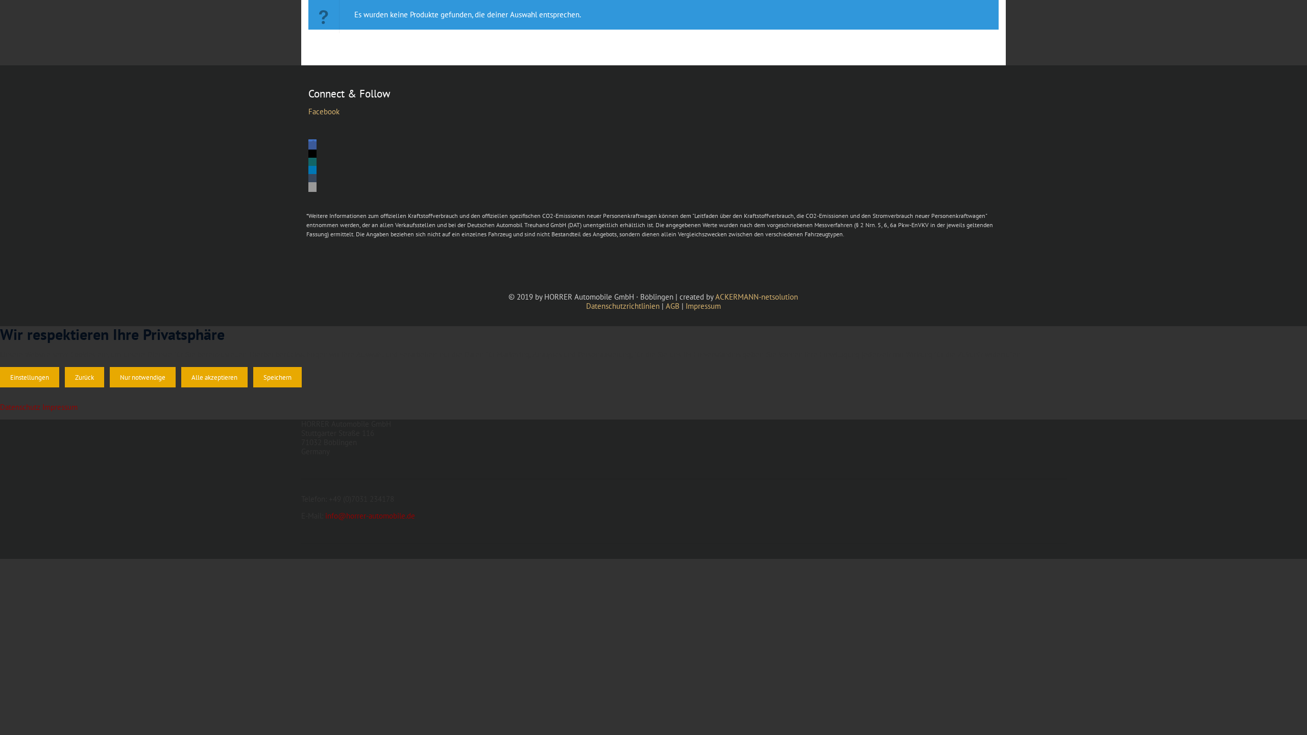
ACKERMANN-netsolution (756, 297)
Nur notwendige (142, 377)
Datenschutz (20, 407)
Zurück (84, 377)
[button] (312, 146)
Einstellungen (29, 377)
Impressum (703, 306)
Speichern (277, 377)
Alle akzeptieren (214, 377)
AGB (673, 306)
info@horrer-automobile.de (370, 516)
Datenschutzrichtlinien (623, 306)
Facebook (324, 111)
